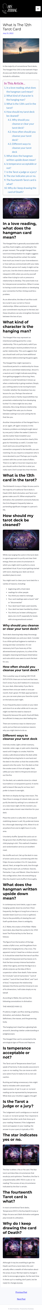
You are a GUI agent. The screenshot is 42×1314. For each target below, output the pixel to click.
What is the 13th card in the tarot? (21, 105)
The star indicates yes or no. (21, 175)
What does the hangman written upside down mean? (21, 157)
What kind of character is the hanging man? (19, 97)
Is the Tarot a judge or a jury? (21, 171)
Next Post (21, 1299)
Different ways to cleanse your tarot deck (22, 147)
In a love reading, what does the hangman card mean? (21, 89)
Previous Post (21, 1292)
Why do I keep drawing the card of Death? (22, 189)
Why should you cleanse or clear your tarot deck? (23, 123)
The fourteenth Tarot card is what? (21, 181)
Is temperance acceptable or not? (21, 165)
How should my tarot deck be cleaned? (20, 113)
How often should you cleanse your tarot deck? (24, 135)
